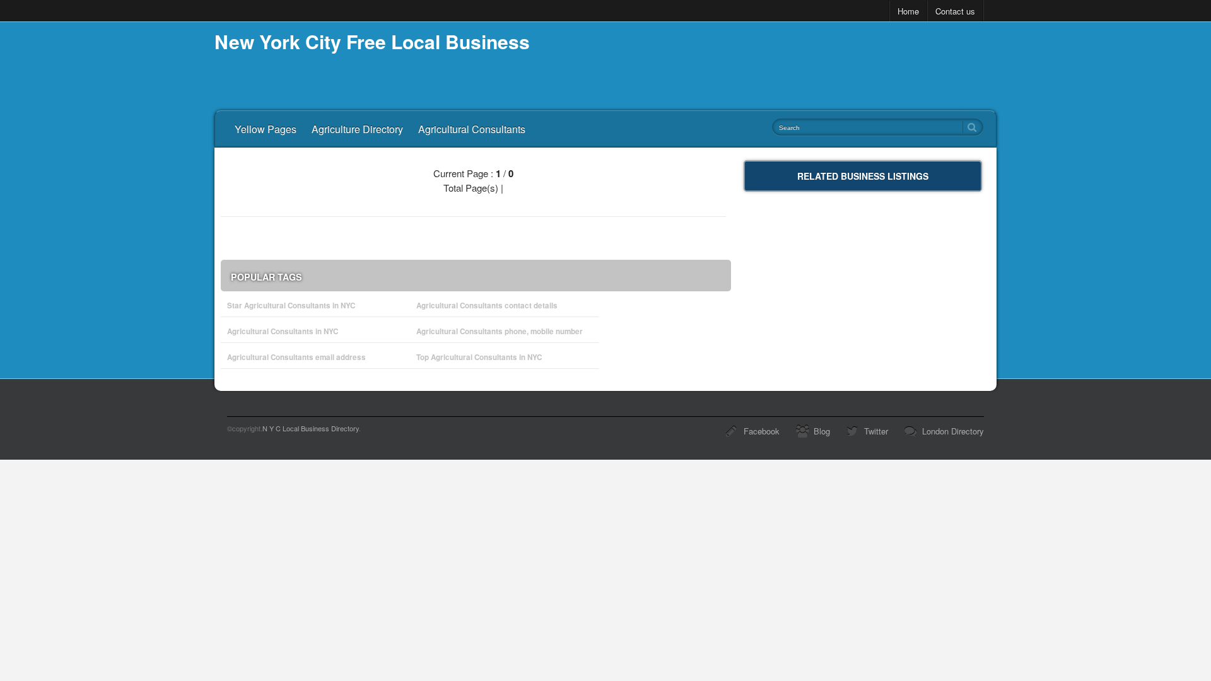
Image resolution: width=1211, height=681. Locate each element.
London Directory (953, 431)
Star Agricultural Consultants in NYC (291, 305)
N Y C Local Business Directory (310, 428)
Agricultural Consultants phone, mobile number (499, 331)
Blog (822, 431)
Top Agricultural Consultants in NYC (479, 357)
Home (908, 11)
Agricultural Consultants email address (296, 357)
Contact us (955, 11)
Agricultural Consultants (471, 129)
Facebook (762, 431)
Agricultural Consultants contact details (487, 305)
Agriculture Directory (357, 129)
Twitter (876, 431)
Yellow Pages (265, 129)
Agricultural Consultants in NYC (282, 331)
